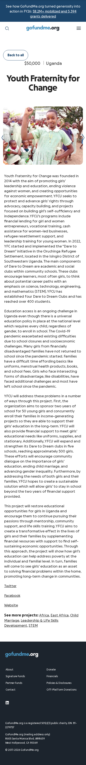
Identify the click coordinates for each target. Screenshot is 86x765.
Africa (44, 615)
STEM (33, 625)
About (9, 669)
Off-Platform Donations (61, 689)
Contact (10, 689)
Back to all (16, 55)
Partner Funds (14, 683)
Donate (51, 669)
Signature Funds (15, 676)
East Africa (60, 615)
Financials (52, 676)
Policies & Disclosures (59, 683)
